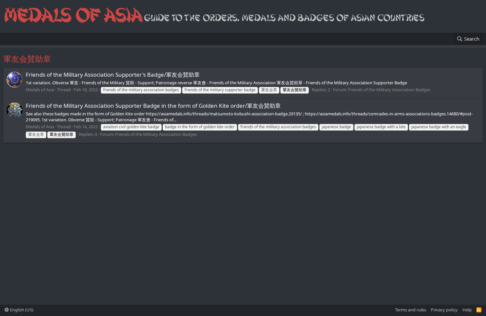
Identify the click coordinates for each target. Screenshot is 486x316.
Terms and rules (410, 310)
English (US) (21, 310)
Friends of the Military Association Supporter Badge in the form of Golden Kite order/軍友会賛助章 (153, 105)
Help (467, 310)
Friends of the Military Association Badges (389, 90)
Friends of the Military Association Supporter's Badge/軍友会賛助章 (113, 74)
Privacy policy (444, 310)
